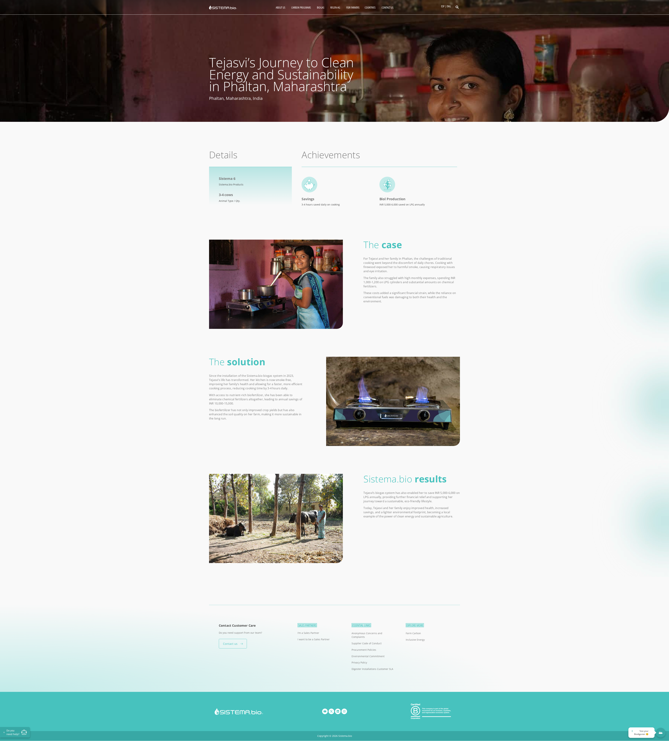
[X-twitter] (331, 711)
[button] (457, 7)
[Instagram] (344, 711)
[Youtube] (325, 711)
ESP (442, 6)
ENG (449, 6)
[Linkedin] (338, 711)
